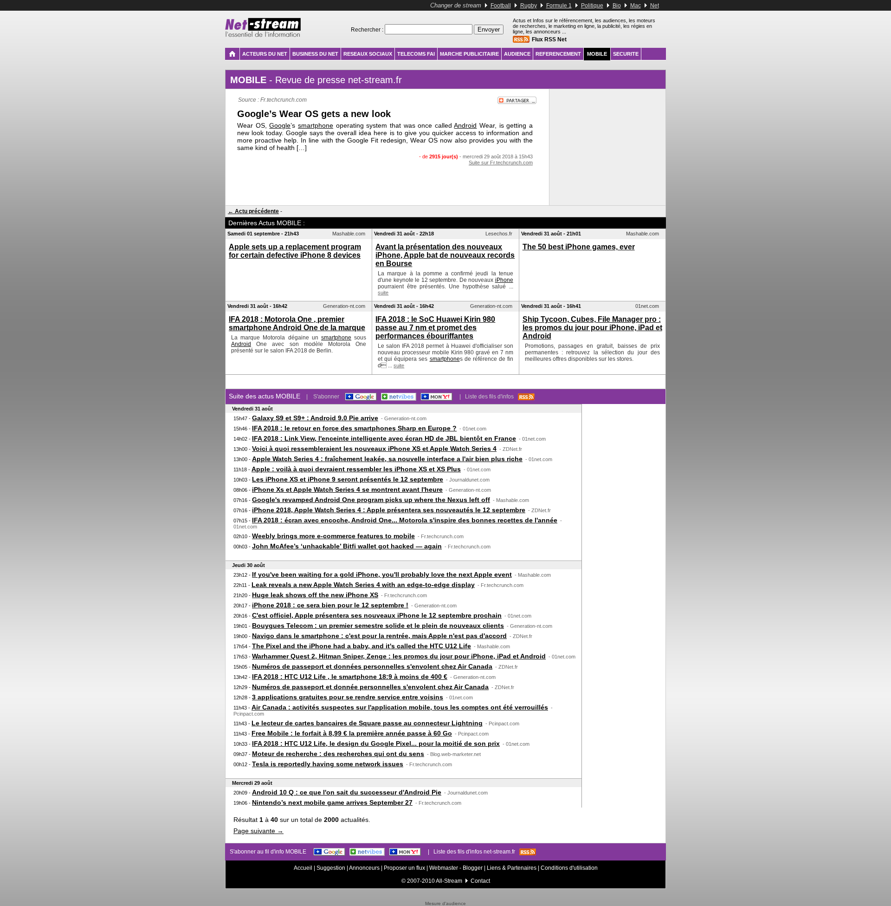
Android (465, 125)
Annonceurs (364, 868)
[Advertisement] (387, 184)
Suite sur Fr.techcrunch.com (501, 162)
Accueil (303, 868)
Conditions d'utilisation (569, 868)
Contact (480, 881)
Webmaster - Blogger (456, 868)
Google (280, 125)
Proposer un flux (404, 868)
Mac (635, 5)
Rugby (528, 5)
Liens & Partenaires (511, 868)
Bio (617, 5)
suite (383, 292)
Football (501, 5)
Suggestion (330, 868)
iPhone (504, 280)
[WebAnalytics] (445, 899)
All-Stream (449, 881)
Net (654, 5)
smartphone (315, 125)
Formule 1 (559, 5)
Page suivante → (258, 830)
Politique (592, 5)
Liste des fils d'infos (491, 396)
